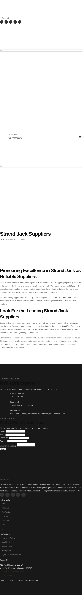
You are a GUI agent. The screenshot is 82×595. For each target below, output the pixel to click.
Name (3, 431)
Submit (3, 449)
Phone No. (4, 438)
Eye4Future (43, 580)
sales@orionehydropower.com (14, 571)
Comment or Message (8, 446)
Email (2, 434)
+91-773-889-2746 (10, 576)
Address (3, 441)
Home (2, 239)
